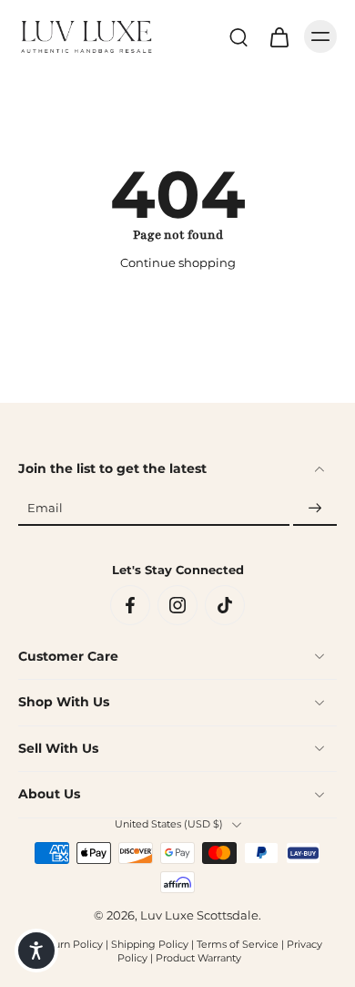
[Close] (329, 708)
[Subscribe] (315, 509)
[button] (36, 950)
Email (45, 509)
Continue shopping (178, 263)
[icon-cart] (279, 36)
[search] (238, 36)
